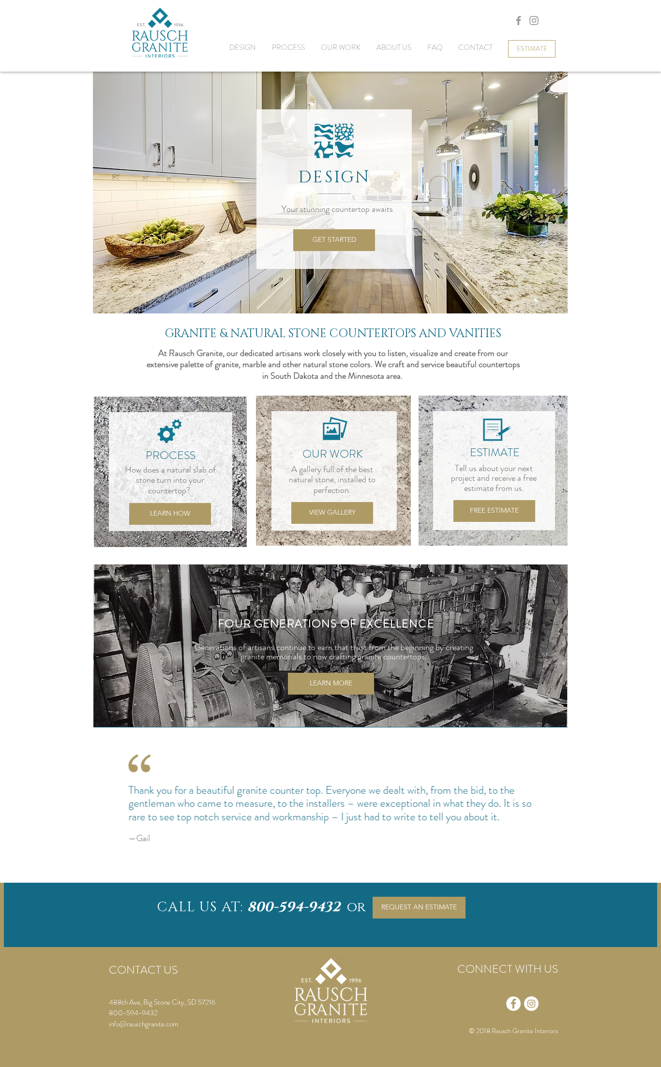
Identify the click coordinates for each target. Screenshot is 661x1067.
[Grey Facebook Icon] (518, 21)
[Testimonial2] (317, 870)
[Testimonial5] (359, 870)
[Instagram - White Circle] (531, 1003)
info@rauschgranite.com (143, 1024)
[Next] (552, 807)
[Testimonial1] (304, 870)
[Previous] (109, 807)
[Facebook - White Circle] (513, 1003)
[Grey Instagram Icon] (534, 21)
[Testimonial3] (330, 870)
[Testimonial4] (344, 870)
